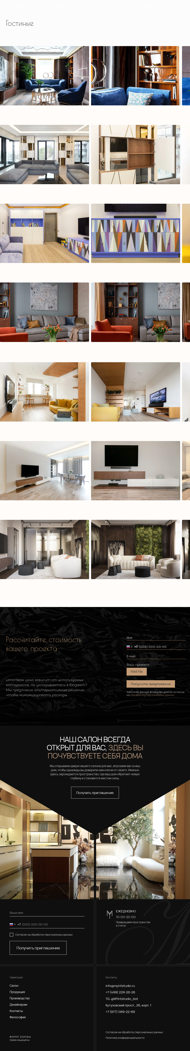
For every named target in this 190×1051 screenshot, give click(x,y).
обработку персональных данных (152, 694)
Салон (14, 986)
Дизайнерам (18, 1004)
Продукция (20, 6)
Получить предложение (151, 684)
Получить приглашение (38, 947)
